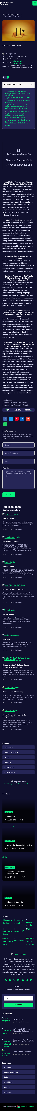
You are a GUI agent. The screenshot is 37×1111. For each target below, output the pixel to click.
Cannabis (8, 898)
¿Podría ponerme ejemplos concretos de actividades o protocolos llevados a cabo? (15, 115)
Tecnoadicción (8, 566)
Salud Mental (15, 14)
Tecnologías (17, 63)
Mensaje (5, 468)
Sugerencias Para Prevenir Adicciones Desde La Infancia (24, 1041)
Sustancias (9, 812)
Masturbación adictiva (10, 541)
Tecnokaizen (24, 1106)
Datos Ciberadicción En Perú (13, 589)
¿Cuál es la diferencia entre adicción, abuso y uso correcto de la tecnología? (17, 93)
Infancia (29, 65)
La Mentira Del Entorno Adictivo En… (18, 845)
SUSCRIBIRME (18, 1005)
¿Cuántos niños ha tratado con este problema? (18, 101)
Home (4, 14)
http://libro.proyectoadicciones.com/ (16, 784)
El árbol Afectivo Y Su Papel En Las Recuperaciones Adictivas (15, 666)
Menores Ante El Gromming (12, 692)
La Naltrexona (10, 816)
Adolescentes (15, 65)
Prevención (24, 67)
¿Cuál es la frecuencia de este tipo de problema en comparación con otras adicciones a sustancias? (18, 106)
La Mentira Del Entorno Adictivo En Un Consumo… (23, 1030)
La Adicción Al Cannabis (14, 902)
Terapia (30, 67)
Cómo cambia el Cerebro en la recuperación (14, 716)
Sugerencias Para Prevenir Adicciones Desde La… (15, 873)
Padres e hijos (16, 67)
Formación (23, 65)
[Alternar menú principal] (34, 3)
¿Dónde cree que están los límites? (19, 98)
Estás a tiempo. (8, 518)
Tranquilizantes (8, 614)
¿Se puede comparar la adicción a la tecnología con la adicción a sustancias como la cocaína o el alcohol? (17, 123)
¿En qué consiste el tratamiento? (18, 111)
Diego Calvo (12, 54)
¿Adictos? (6, 639)
